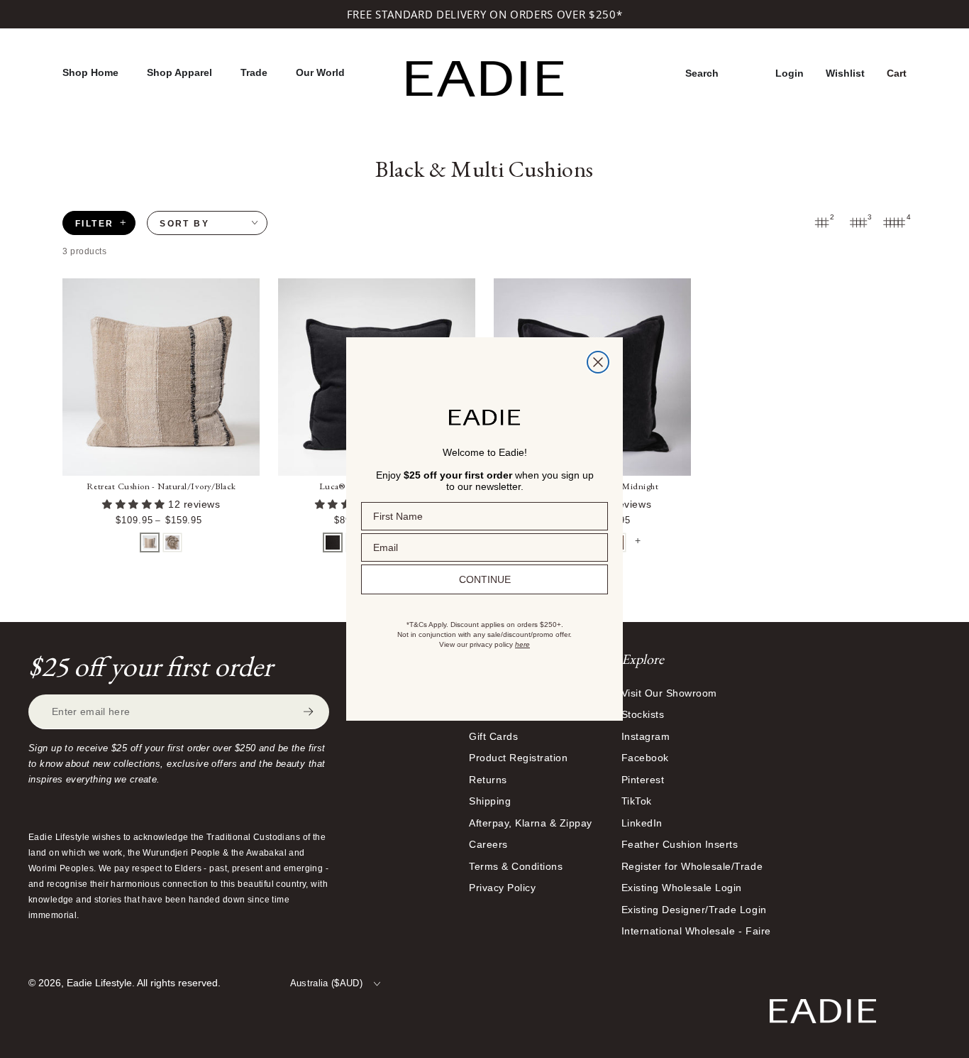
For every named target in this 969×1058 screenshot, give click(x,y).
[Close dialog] (598, 362)
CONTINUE (485, 579)
